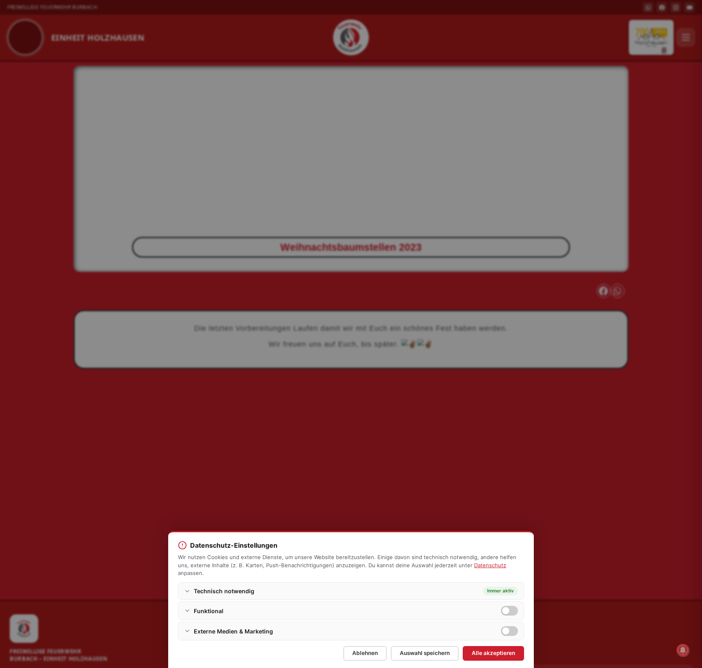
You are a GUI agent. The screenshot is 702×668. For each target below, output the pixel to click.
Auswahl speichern (425, 653)
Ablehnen (365, 653)
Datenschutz (490, 565)
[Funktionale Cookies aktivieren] (509, 611)
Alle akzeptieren (493, 653)
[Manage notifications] (682, 650)
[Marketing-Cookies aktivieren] (509, 631)
